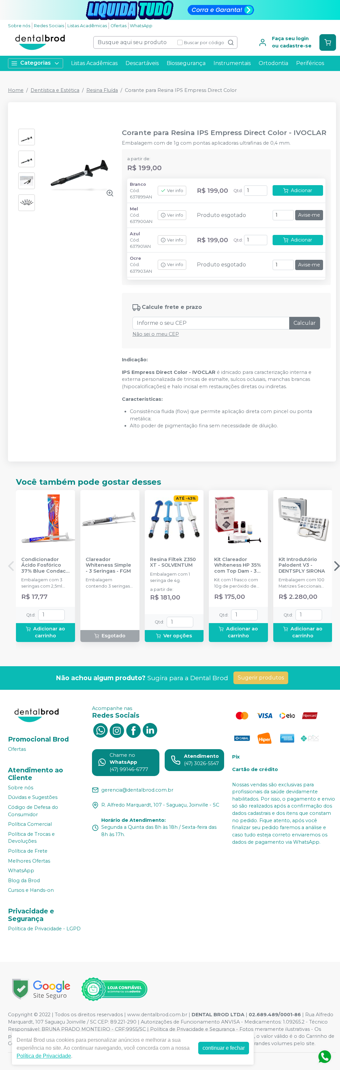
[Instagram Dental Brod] (117, 730)
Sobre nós (19, 25)
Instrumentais (232, 63)
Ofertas (119, 25)
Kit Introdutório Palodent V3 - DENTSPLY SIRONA (302, 565)
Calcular (305, 323)
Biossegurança (186, 63)
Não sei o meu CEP (155, 334)
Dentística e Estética (55, 90)
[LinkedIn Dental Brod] (150, 730)
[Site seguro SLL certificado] (41, 989)
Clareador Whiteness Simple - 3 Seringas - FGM (108, 565)
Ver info (175, 190)
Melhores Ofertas (29, 861)
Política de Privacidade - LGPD (44, 929)
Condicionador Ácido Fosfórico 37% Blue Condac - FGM (45, 565)
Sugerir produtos (261, 678)
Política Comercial (30, 824)
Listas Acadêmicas (87, 25)
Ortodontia (273, 63)
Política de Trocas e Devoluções (31, 837)
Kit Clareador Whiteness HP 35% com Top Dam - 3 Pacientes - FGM (237, 565)
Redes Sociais (49, 25)
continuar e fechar (224, 1048)
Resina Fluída (102, 90)
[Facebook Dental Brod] (133, 730)
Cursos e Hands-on (31, 890)
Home (16, 90)
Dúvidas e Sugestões (32, 798)
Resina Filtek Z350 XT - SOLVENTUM (173, 562)
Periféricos (310, 63)
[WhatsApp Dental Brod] (100, 730)
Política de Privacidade (44, 1056)
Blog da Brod (24, 881)
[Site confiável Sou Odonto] (114, 989)
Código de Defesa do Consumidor (33, 811)
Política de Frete (27, 851)
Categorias (35, 63)
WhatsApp (141, 25)
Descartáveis (142, 63)
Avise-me (309, 215)
